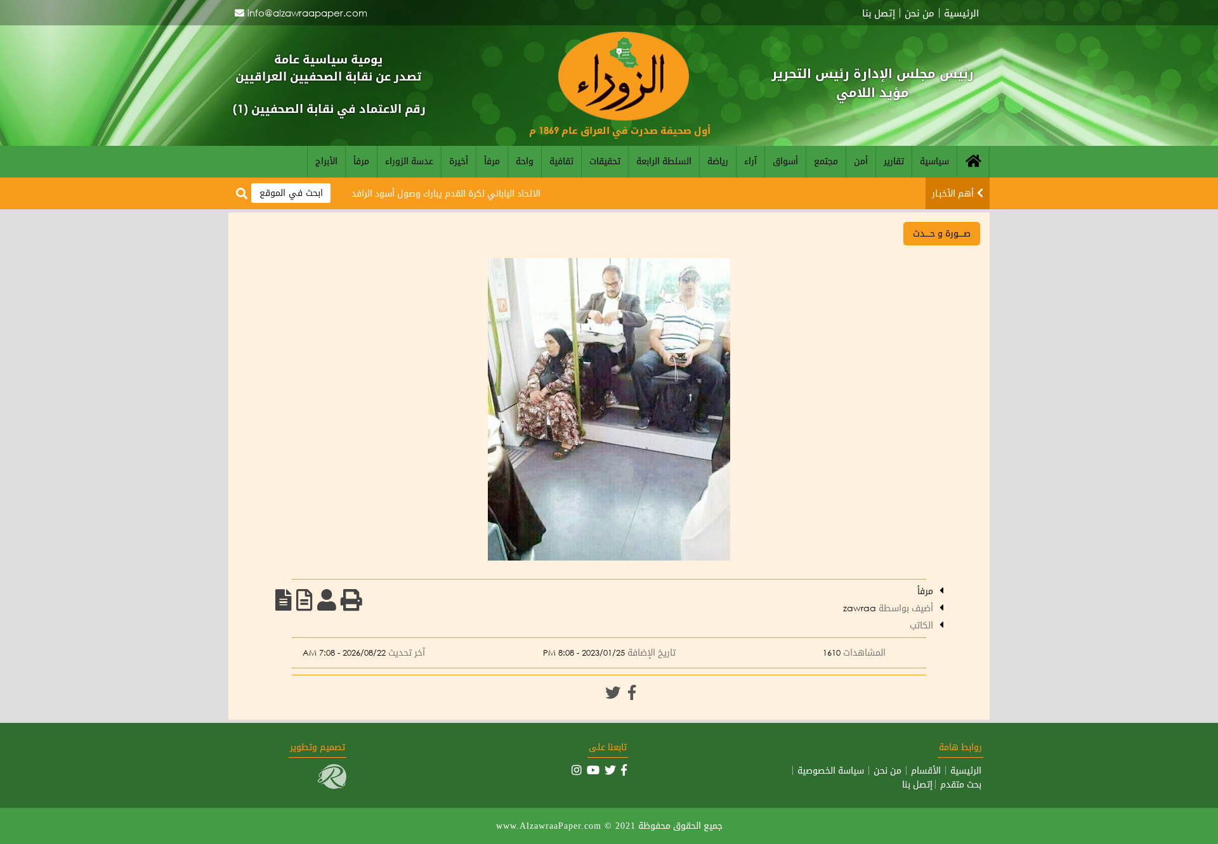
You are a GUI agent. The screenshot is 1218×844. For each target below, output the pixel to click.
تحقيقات (604, 161)
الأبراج (326, 161)
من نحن (919, 13)
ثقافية (561, 161)
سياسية (934, 161)
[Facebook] (632, 692)
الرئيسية (961, 13)
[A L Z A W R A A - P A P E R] (623, 117)
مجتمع (826, 161)
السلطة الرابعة (663, 161)
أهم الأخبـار (953, 193)
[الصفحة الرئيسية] (973, 162)
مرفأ (492, 161)
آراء (750, 161)
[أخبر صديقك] (326, 600)
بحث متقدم (960, 784)
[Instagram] (577, 770)
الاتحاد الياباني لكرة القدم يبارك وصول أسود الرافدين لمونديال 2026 (436, 193)
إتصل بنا (878, 13)
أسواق (785, 161)
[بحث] (242, 193)
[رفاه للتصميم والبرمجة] (332, 785)
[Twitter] (612, 692)
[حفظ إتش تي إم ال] (304, 600)
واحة (525, 161)
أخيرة (458, 161)
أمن (861, 161)
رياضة (717, 161)
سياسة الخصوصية (830, 770)
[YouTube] (593, 770)
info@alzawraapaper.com (307, 12)
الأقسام (926, 770)
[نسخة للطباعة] (351, 600)
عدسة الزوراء (409, 161)
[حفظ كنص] (283, 600)
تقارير (894, 161)
